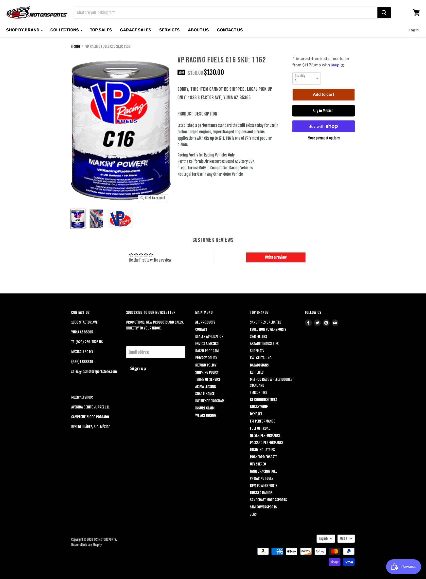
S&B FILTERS (258, 336)
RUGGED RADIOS (261, 492)
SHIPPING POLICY (207, 372)
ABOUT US (198, 30)
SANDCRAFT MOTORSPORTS (268, 500)
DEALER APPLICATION (209, 336)
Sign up (138, 368)
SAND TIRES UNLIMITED (265, 322)
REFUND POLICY (205, 365)
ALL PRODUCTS (205, 322)
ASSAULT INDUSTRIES (264, 343)
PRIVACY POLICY (206, 358)
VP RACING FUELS (261, 478)
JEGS (253, 514)
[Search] (384, 12)
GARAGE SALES (135, 30)
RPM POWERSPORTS (263, 485)
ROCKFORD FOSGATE (263, 457)
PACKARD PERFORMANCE (266, 442)
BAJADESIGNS (259, 365)
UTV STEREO (258, 464)
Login (413, 30)
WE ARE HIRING (205, 415)
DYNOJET (256, 414)
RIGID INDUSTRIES (262, 449)
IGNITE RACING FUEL (263, 471)
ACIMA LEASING (205, 386)
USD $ (343, 538)
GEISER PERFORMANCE (265, 435)
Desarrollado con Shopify (86, 545)
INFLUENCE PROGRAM (209, 401)
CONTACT (201, 329)
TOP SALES (101, 30)
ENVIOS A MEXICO (207, 343)
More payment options (324, 138)
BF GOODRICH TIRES (263, 399)
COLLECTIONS (65, 30)
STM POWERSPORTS (263, 507)
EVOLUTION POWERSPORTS (268, 329)
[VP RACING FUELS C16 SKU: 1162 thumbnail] (78, 219)
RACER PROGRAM (207, 350)
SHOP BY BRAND (23, 30)
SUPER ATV (257, 350)
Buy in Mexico (324, 110)
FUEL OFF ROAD (260, 428)
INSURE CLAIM (204, 408)
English (323, 538)
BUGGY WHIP (259, 407)
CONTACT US (230, 30)
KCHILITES (257, 372)
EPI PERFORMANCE (262, 421)
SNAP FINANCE (204, 393)
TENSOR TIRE (258, 392)
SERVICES (169, 30)
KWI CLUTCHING (260, 358)
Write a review (275, 257)
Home (75, 46)
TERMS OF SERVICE (207, 379)
